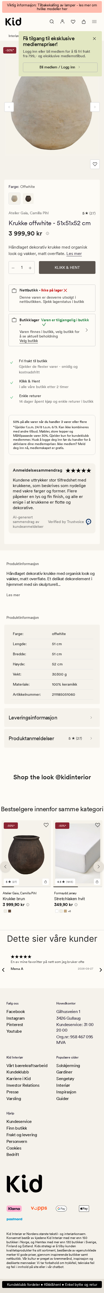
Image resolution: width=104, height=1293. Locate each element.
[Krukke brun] (28, 198)
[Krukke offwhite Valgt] (14, 198)
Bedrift (12, 1154)
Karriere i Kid (18, 1078)
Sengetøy (65, 1078)
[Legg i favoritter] (95, 164)
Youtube (14, 1031)
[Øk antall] (30, 267)
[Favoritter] (73, 21)
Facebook (15, 1011)
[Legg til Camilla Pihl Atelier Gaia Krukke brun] (45, 882)
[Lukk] (94, 38)
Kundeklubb (17, 1071)
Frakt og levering (21, 1134)
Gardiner (64, 1071)
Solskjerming (68, 1065)
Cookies (13, 1148)
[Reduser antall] (13, 267)
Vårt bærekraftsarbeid (26, 1065)
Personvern (16, 1141)
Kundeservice (19, 1121)
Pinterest (14, 1024)
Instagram (15, 1018)
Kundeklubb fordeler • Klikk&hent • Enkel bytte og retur (52, 1284)
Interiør (14, 36)
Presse (12, 1091)
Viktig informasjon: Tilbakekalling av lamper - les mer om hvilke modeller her (52, 7)
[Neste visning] (95, 107)
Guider (62, 1098)
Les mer (74, 253)
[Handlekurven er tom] (83, 21)
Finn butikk (16, 1128)
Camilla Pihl (39, 213)
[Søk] (51, 21)
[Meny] (94, 21)
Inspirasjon (66, 1091)
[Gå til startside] (13, 22)
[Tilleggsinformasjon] (46, 234)
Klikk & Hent (67, 267)
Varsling (13, 1098)
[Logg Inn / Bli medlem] (62, 21)
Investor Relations (22, 1085)
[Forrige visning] (9, 107)
